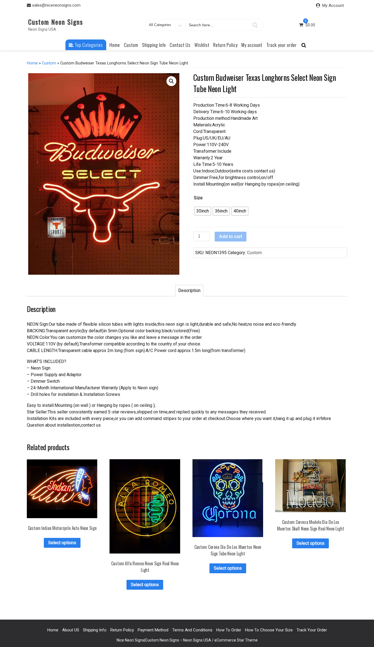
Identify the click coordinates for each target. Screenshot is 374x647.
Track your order (281, 44)
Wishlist (201, 44)
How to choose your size (269, 630)
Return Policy (225, 44)
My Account (333, 5)
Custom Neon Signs (55, 22)
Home (115, 44)
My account (251, 44)
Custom (131, 44)
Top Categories (88, 44)
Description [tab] (189, 290)
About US (70, 630)
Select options (62, 542)
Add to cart (230, 236)
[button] (171, 81)
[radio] (202, 211)
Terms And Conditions (192, 630)
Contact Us (180, 44)
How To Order (228, 630)
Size (198, 197)
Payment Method (153, 630)
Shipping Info (154, 44)
